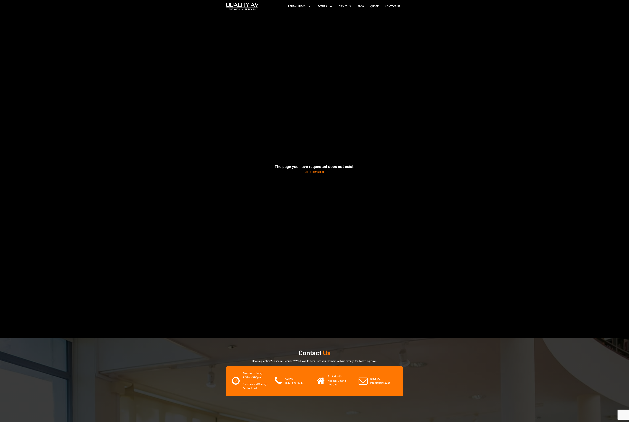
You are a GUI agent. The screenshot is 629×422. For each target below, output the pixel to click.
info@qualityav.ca (380, 382)
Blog (360, 6)
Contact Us (392, 6)
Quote (374, 6)
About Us (345, 6)
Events (322, 6)
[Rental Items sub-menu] (310, 6)
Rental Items (297, 6)
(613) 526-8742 (294, 382)
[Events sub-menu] (332, 6)
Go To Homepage (314, 171)
